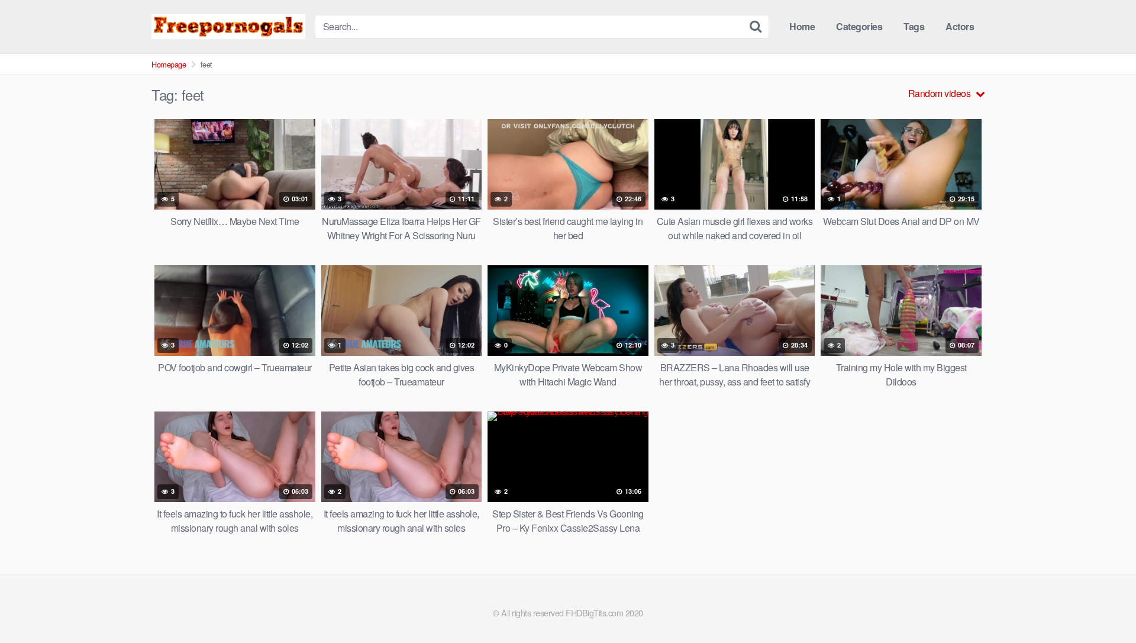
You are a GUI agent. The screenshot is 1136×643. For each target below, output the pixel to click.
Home (802, 26)
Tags (913, 26)
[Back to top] (1103, 605)
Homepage (168, 64)
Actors (959, 26)
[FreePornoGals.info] (228, 26)
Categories (859, 26)
